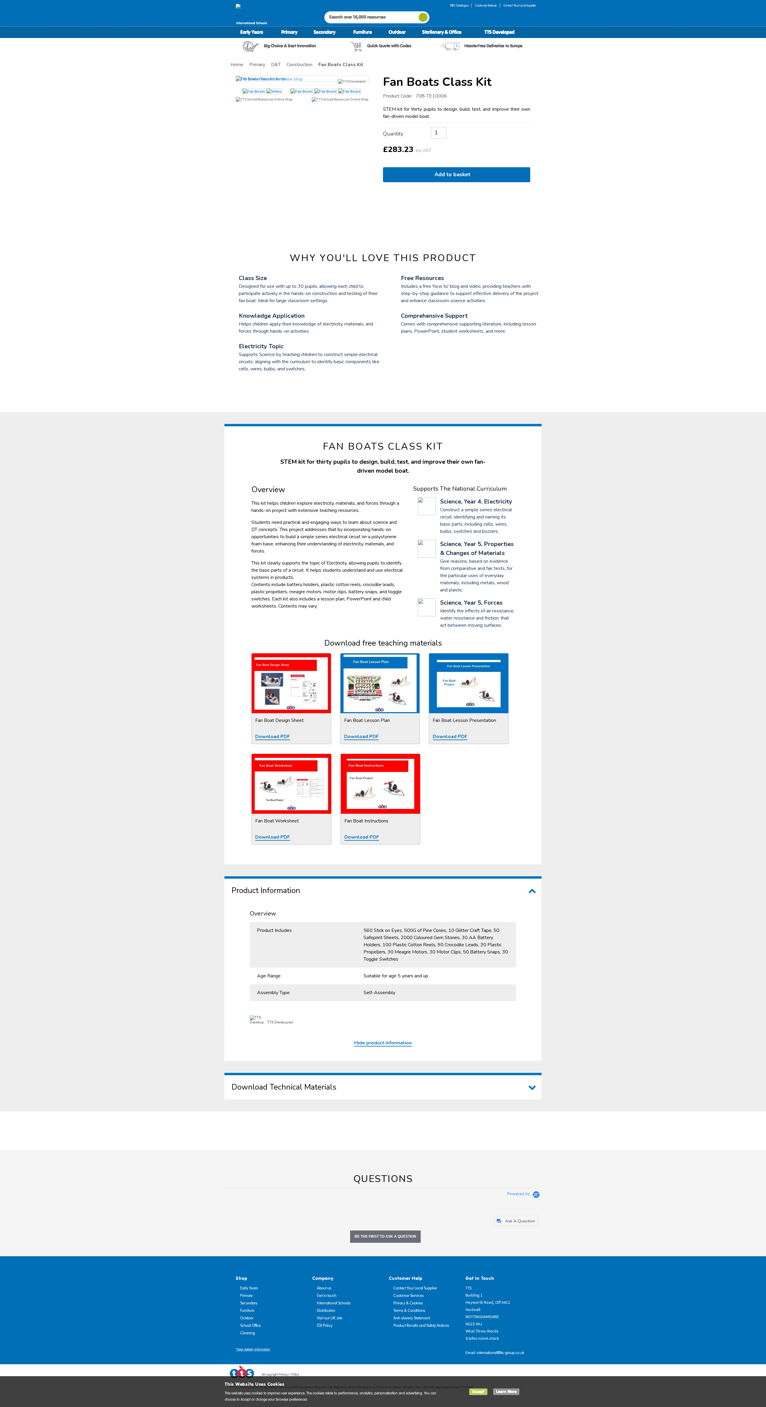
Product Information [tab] (266, 890)
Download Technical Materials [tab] (284, 1087)
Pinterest (520, 1375)
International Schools (334, 1303)
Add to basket (453, 174)
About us (324, 1288)
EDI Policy (324, 1325)
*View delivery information (253, 1349)
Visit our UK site (329, 1318)
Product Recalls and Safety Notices (421, 1325)
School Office (250, 1325)
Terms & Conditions (409, 1310)
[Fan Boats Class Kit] (302, 78)
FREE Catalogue (459, 5)
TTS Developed (499, 32)
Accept (478, 1391)
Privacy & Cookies (408, 1303)
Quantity (393, 133)
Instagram (531, 1375)
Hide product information (383, 1043)
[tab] (516, 1221)
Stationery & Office (441, 32)
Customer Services (486, 5)
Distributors (326, 1310)
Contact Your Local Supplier (520, 5)
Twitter (508, 1375)
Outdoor (397, 32)
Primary (289, 32)
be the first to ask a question (385, 1236)
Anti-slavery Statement (411, 1318)
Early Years (251, 32)
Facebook (497, 1375)
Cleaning (247, 1333)
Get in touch (326, 1295)
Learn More (506, 1391)
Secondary (324, 32)
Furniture (362, 32)
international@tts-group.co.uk (500, 1352)
